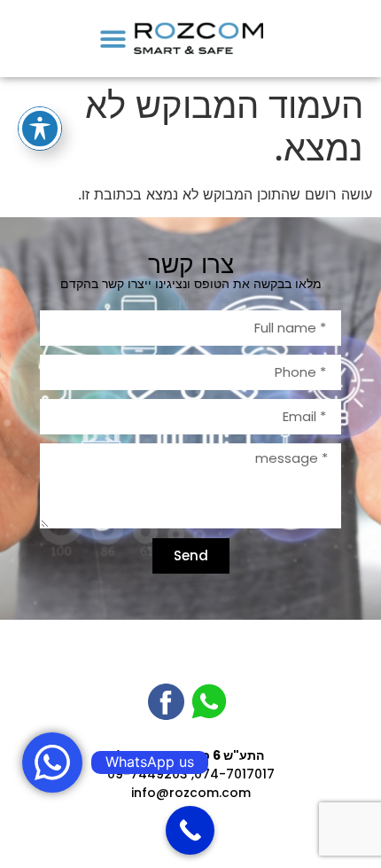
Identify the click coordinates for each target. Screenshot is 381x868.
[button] (114, 38)
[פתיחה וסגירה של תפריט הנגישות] (40, 128)
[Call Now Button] (190, 830)
